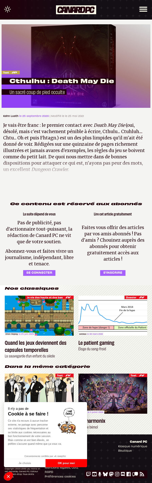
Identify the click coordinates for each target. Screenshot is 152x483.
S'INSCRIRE (112, 272)
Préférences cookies (60, 476)
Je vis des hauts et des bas (45, 297)
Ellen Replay (12, 334)
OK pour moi (66, 463)
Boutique (125, 450)
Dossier (131, 297)
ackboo (82, 334)
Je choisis (25, 463)
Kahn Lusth (11, 115)
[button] (8, 476)
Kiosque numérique (132, 446)
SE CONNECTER (39, 272)
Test (6, 72)
